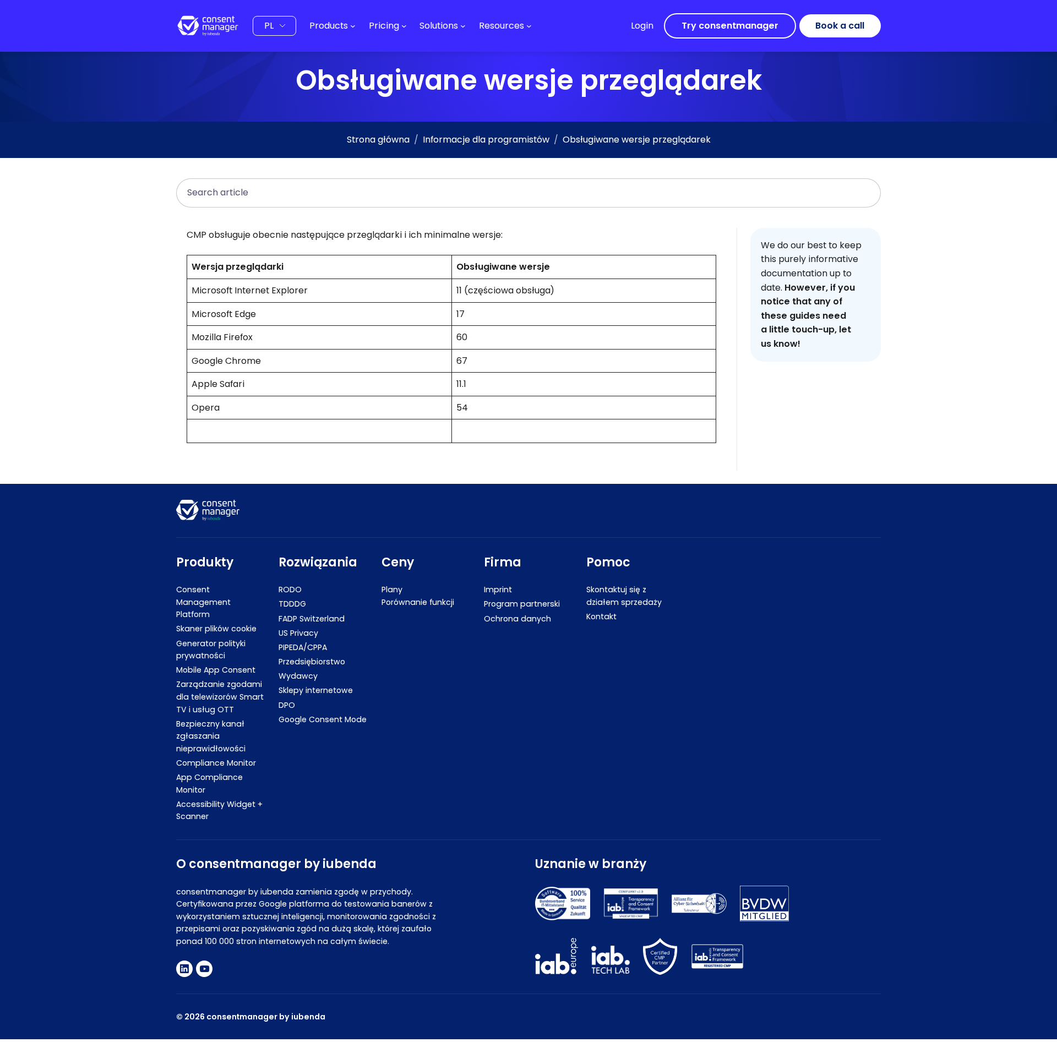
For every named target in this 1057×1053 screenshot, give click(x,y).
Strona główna (378, 139)
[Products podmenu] (353, 26)
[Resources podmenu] (529, 26)
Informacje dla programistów (486, 139)
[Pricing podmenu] (404, 26)
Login (642, 25)
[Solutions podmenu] (463, 26)
